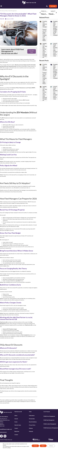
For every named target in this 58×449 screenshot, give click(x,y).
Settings (51, 445)
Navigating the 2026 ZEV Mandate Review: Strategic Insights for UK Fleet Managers (55, 28)
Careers (16, 428)
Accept (35, 445)
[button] (1, 6)
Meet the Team (17, 425)
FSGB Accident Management (49, 424)
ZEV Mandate (23, 112)
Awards (16, 418)
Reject (43, 445)
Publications (32, 415)
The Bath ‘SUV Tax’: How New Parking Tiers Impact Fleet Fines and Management (45, 50)
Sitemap (31, 428)
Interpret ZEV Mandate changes (10, 329)
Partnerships (32, 418)
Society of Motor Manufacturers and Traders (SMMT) (23, 87)
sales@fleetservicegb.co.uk (6, 429)
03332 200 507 (3, 432)
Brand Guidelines (33, 421)
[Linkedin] (1, 436)
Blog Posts (16, 431)
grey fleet (18, 280)
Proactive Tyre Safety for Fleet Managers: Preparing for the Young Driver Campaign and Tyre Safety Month (45, 31)
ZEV (24, 100)
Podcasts (31, 431)
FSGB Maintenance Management (50, 427)
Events (15, 421)
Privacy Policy (32, 425)
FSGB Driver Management (49, 416)
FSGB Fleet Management (48, 420)
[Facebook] (5, 436)
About (15, 415)
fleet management (25, 335)
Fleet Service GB (3, 322)
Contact (16, 434)
